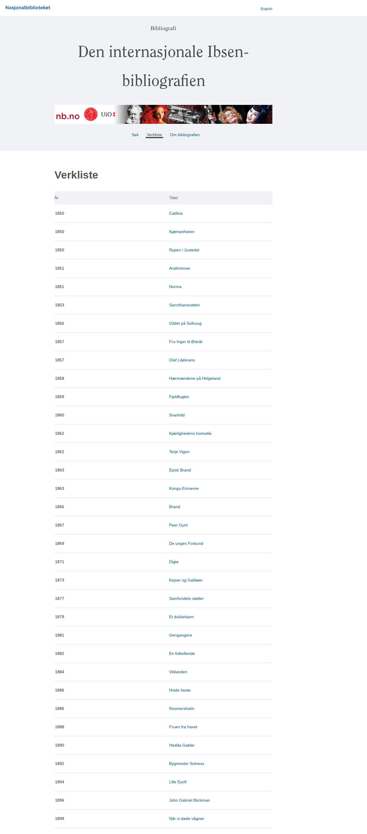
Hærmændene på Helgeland (194, 378)
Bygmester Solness (186, 763)
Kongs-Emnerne (184, 488)
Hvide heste (180, 690)
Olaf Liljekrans (182, 360)
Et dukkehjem (181, 616)
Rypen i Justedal (184, 250)
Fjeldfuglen (179, 396)
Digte (174, 561)
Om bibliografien (185, 134)
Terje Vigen (179, 451)
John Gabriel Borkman (189, 800)
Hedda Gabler (182, 745)
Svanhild (177, 415)
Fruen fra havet (183, 727)
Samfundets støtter (186, 598)
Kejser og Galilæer (186, 580)
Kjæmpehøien (181, 231)
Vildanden (178, 671)
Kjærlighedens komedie (190, 433)
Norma (175, 286)
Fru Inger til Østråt (185, 341)
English (266, 9)
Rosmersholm (181, 708)
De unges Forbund (186, 543)
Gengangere (180, 635)
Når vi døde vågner (186, 818)
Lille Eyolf (177, 782)
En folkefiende (182, 653)
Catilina (176, 213)
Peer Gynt (178, 525)
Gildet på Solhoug (185, 323)
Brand (174, 506)
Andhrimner (179, 268)
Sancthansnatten (184, 305)
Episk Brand (180, 470)
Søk (135, 134)
